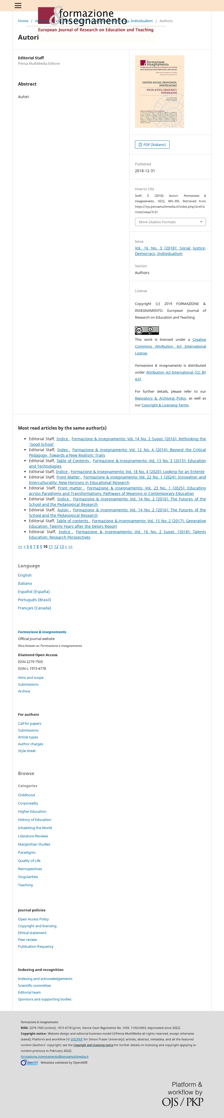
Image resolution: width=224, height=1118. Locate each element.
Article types (28, 737)
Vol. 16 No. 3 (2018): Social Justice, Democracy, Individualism (104, 20)
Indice (63, 438)
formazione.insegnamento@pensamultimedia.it (55, 1056)
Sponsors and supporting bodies (44, 999)
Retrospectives (30, 868)
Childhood (26, 795)
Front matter (71, 488)
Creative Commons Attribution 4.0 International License (170, 346)
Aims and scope (30, 677)
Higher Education (32, 811)
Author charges (30, 743)
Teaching (25, 884)
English (25, 575)
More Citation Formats (157, 221)
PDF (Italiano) (154, 144)
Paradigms (27, 852)
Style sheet (27, 750)
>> (70, 546)
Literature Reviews (33, 836)
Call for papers (29, 723)
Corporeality (28, 803)
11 (51, 546)
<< (20, 546)
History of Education (34, 819)
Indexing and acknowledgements (45, 978)
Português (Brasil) (34, 599)
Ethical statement (32, 932)
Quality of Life (29, 860)
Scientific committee (34, 985)
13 (62, 546)
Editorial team (29, 992)
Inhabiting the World (35, 827)
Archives (42, 20)
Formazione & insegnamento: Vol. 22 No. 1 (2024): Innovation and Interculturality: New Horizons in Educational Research (117, 479)
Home (23, 20)
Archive (24, 691)
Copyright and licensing (37, 925)
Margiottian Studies (34, 844)
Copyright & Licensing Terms (165, 405)
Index (63, 449)
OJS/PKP (77, 1039)
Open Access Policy (33, 919)
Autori (63, 509)
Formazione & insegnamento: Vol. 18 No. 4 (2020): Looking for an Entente (138, 471)
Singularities (28, 876)
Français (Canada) (34, 608)
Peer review (27, 939)
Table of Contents (73, 460)
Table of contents (73, 520)
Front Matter (69, 477)
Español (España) (34, 591)
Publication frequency (36, 946)
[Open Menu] (18, 5)
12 (56, 546)
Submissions (28, 684)
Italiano (25, 583)
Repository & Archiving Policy (160, 398)
